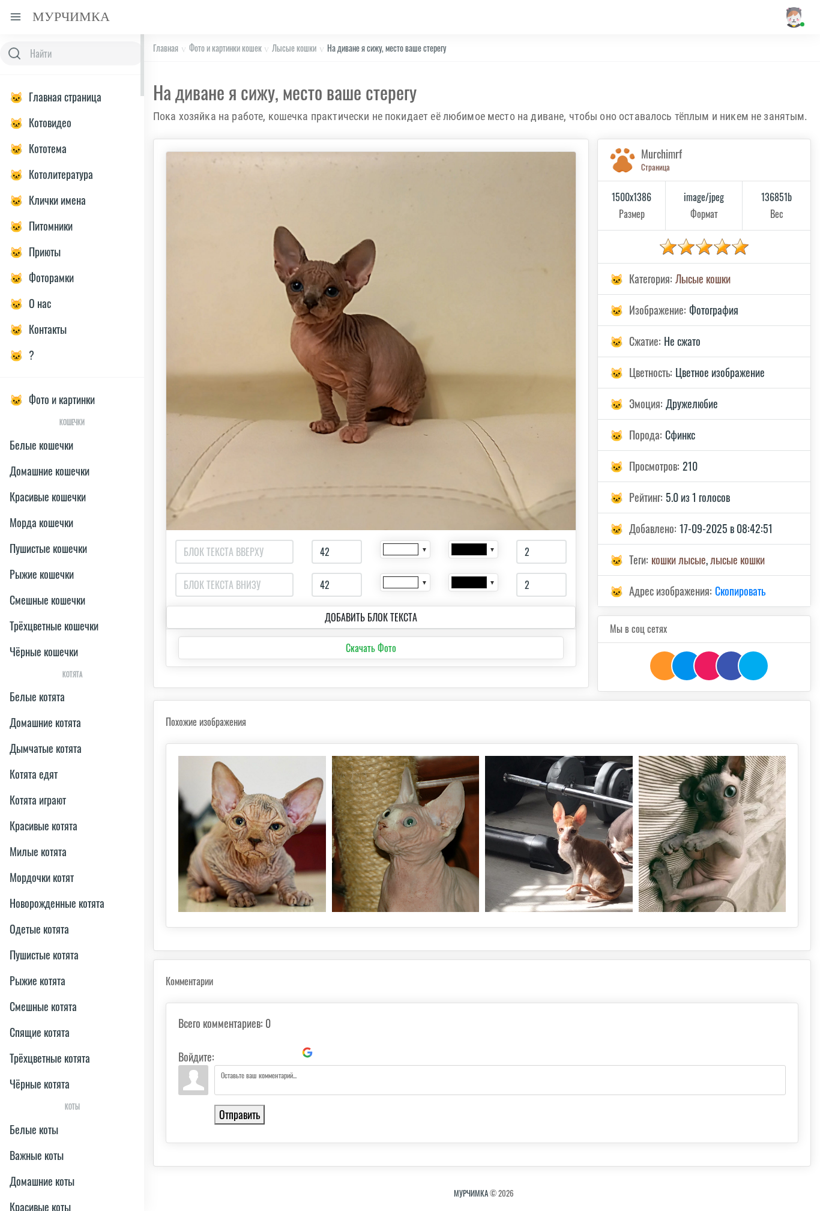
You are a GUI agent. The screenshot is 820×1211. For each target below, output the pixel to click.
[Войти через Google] (307, 1052)
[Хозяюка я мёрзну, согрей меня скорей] (712, 834)
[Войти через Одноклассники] (328, 1052)
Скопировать (740, 591)
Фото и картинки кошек (225, 47)
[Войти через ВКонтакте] (246, 1052)
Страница (655, 167)
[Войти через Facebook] (267, 1052)
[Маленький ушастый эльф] (252, 834)
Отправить (239, 1114)
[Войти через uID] (226, 1052)
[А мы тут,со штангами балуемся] (559, 834)
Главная (165, 47)
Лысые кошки (294, 47)
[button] (793, 17)
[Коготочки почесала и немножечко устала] (406, 834)
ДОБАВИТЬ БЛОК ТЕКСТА (371, 617)
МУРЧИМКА (471, 1193)
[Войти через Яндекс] (287, 1052)
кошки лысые (678, 559)
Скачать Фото (371, 648)
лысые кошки (737, 559)
